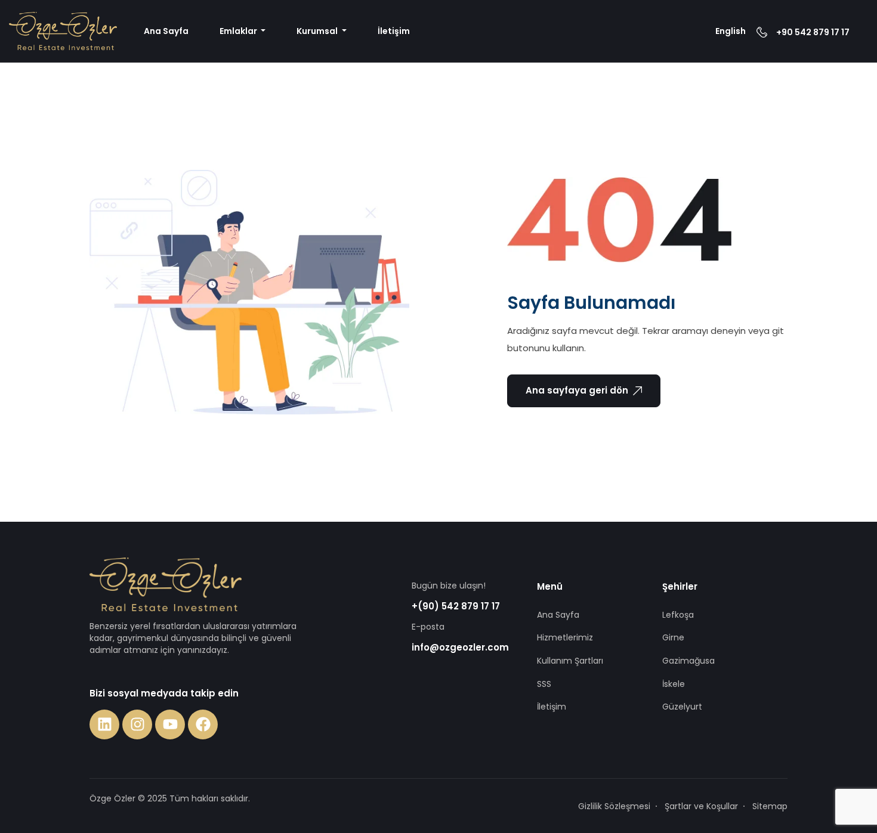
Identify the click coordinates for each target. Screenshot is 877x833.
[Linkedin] (104, 724)
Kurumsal (318, 31)
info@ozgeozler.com (460, 647)
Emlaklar (239, 31)
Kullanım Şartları (570, 661)
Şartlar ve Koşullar (701, 806)
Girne (673, 637)
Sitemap (770, 806)
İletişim (394, 31)
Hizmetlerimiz (565, 637)
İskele (673, 684)
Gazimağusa (688, 661)
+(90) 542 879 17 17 (456, 606)
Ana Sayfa (166, 31)
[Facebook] (203, 724)
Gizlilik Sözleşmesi (614, 806)
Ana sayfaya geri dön (577, 390)
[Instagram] (137, 724)
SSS (544, 684)
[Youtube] (170, 724)
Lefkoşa (678, 615)
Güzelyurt (682, 707)
